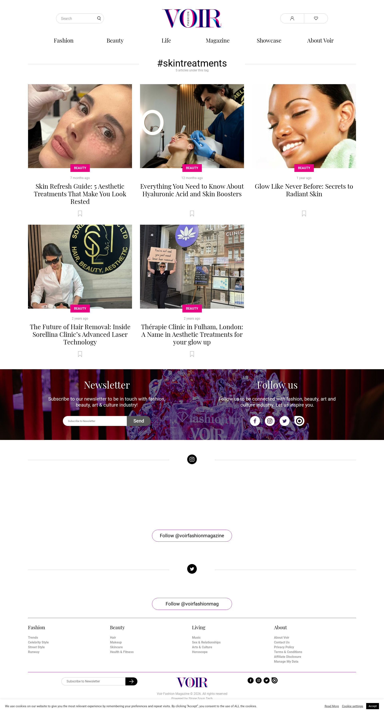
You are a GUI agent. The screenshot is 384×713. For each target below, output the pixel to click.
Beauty (115, 40)
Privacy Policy (284, 647)
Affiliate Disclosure (287, 657)
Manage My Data (286, 661)
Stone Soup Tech (201, 698)
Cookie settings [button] (352, 706)
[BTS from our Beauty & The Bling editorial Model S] (69, 497)
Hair (113, 637)
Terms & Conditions (288, 652)
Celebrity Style (38, 642)
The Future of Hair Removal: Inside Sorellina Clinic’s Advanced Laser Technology (80, 334)
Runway (33, 652)
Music (196, 637)
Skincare (116, 647)
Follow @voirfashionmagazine (192, 535)
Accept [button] (373, 706)
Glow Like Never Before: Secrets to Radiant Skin (304, 190)
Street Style (36, 647)
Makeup (116, 642)
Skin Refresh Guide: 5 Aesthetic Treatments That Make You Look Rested (80, 193)
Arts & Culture (202, 647)
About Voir (320, 40)
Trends (33, 637)
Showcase (269, 40)
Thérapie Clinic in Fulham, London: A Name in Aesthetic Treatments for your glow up (192, 334)
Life (166, 40)
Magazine (218, 40)
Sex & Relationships (206, 642)
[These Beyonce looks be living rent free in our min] (315, 497)
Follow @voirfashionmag (192, 604)
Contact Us (282, 642)
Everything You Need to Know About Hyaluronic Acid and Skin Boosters (192, 190)
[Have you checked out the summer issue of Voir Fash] (233, 497)
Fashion (64, 40)
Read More (332, 706)
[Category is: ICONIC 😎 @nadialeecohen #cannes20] (151, 497)
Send (138, 421)
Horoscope (200, 652)
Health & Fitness (122, 652)
